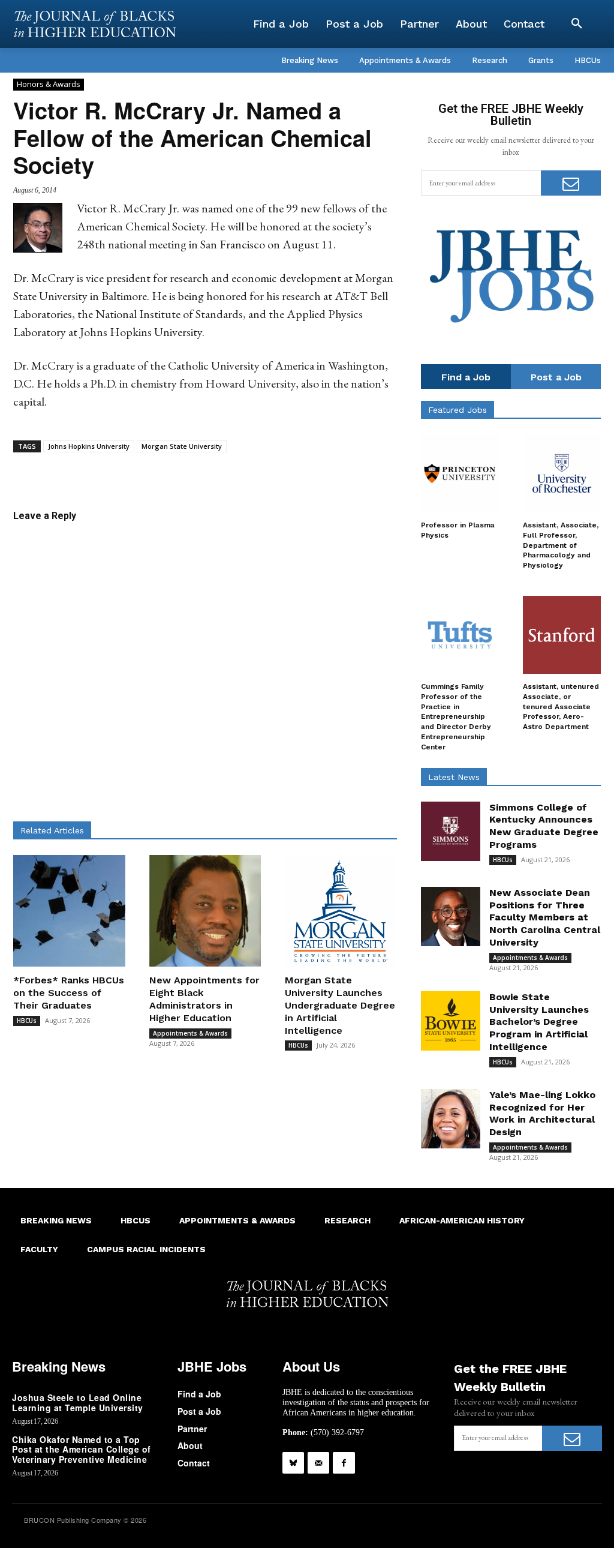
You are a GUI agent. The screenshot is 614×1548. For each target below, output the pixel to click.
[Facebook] (343, 1463)
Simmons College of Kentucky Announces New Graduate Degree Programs (543, 826)
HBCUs (27, 1020)
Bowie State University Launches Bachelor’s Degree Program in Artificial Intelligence (539, 1021)
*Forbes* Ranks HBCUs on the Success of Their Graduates (68, 992)
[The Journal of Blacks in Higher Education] (94, 24)
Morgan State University (182, 446)
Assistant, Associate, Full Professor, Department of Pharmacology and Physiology (560, 545)
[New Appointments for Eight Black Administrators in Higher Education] (205, 911)
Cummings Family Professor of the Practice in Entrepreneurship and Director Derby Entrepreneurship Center (456, 716)
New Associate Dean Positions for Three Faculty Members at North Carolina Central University (544, 917)
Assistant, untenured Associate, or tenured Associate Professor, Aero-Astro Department (561, 706)
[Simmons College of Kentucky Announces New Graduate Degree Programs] (450, 831)
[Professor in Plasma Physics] (460, 473)
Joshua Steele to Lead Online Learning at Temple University (77, 1402)
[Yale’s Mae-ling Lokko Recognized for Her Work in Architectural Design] (450, 1118)
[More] (321, 471)
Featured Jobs (457, 410)
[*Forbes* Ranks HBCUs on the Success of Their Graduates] (69, 911)
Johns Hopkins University (89, 446)
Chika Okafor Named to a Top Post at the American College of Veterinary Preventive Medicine (81, 1449)
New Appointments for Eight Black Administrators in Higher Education (204, 998)
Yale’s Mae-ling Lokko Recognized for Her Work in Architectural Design (542, 1113)
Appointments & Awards (190, 1033)
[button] (577, 24)
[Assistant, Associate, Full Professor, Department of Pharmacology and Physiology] (562, 473)
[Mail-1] (318, 1463)
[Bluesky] (293, 1463)
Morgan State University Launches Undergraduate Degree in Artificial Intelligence (340, 1005)
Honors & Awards (48, 84)
